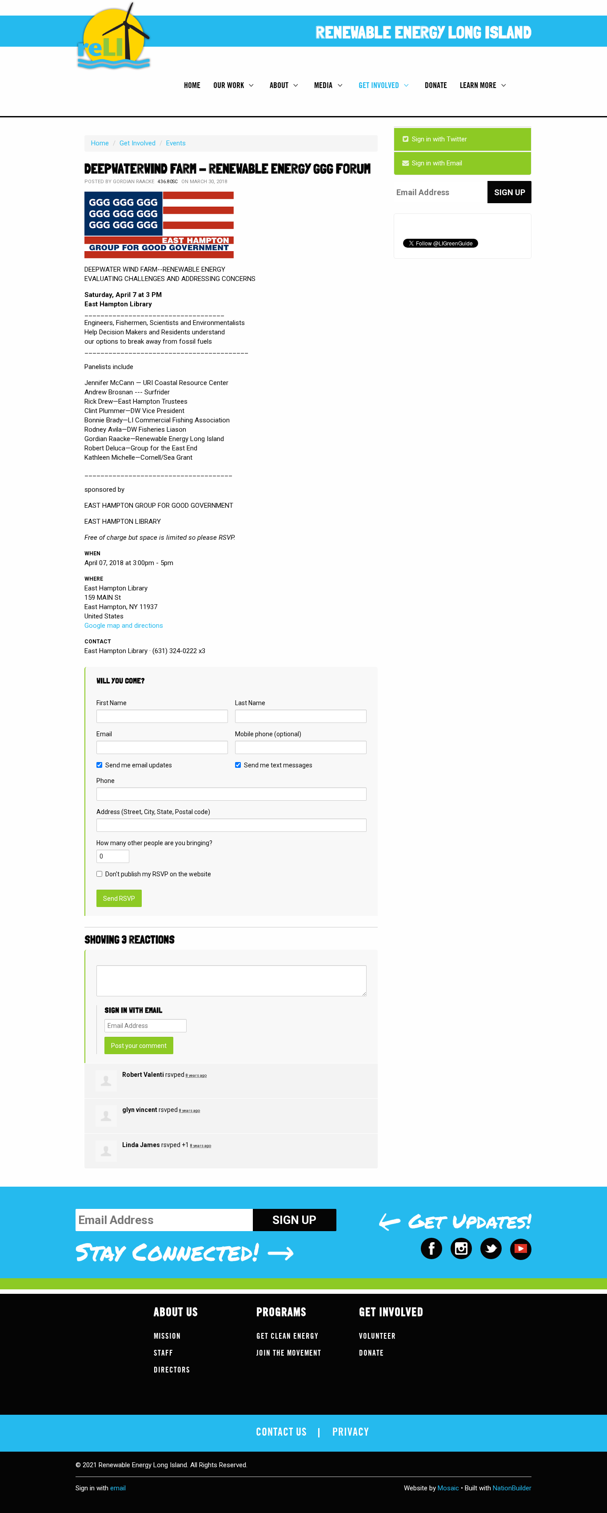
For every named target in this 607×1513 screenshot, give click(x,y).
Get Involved (380, 85)
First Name (111, 702)
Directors (172, 1370)
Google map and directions (123, 626)
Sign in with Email (436, 163)
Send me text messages (278, 765)
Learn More (479, 85)
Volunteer (377, 1336)
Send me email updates (138, 765)
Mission (167, 1336)
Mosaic (448, 1488)
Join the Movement (288, 1353)
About (280, 85)
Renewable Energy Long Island (423, 32)
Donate (436, 85)
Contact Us (281, 1432)
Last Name (250, 702)
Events (176, 143)
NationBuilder (512, 1488)
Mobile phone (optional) (268, 734)
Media (324, 85)
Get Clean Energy (287, 1336)
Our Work (229, 85)
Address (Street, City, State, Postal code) (153, 811)
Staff (163, 1353)
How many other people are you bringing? (154, 843)
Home (192, 85)
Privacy (350, 1432)
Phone (105, 780)
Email (104, 734)
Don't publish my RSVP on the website (158, 874)
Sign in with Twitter (438, 139)
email (118, 1488)
